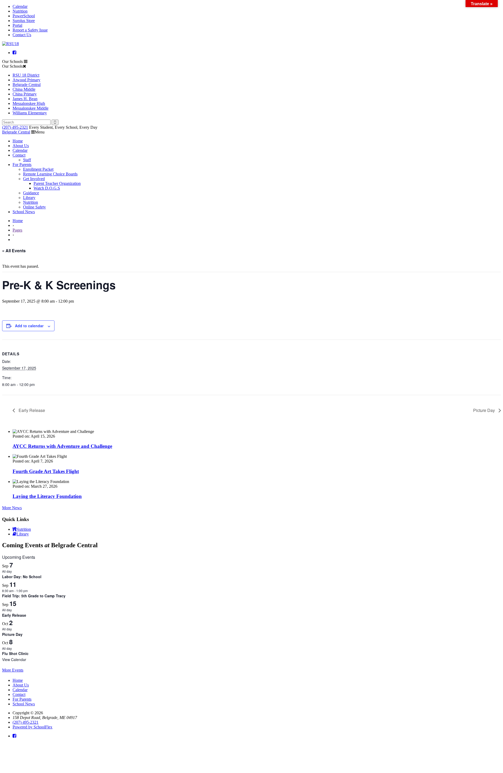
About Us (21, 145)
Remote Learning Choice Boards (50, 174)
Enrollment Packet (38, 169)
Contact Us (22, 35)
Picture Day (484, 410)
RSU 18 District (26, 75)
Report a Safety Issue (30, 30)
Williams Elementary (30, 113)
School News (24, 212)
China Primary (25, 94)
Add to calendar (29, 325)
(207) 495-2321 (15, 127)
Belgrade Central (27, 84)
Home (18, 141)
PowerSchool (24, 16)
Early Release (31, 410)
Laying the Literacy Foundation (47, 496)
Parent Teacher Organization (57, 183)
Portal (17, 25)
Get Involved (34, 178)
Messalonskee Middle (30, 108)
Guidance (31, 193)
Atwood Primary (26, 80)
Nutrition (20, 11)
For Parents (22, 164)
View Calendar (14, 659)
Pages (17, 230)
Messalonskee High (29, 103)
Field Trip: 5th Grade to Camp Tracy (33, 595)
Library (29, 197)
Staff (27, 160)
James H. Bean (25, 98)
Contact (19, 155)
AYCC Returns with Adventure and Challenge (62, 446)
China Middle (24, 89)
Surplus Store (24, 20)
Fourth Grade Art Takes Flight (46, 471)
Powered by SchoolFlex (32, 727)
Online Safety (34, 207)
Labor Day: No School (21, 576)
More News (12, 508)
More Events (12, 670)
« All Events (14, 251)
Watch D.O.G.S (47, 188)
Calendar (20, 6)
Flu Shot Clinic (15, 653)
